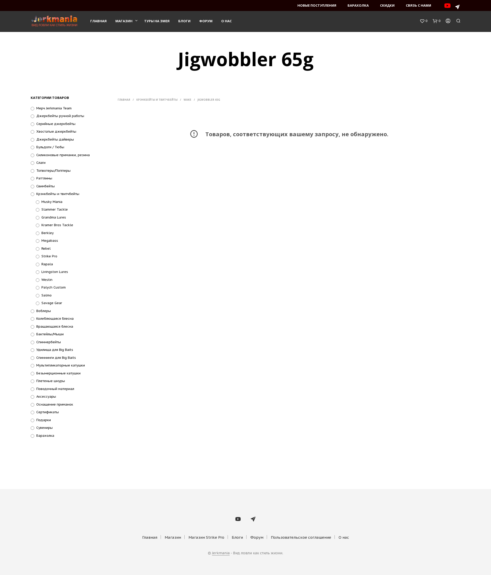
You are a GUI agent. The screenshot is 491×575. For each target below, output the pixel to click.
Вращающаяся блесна (54, 326)
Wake (187, 99)
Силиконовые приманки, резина (63, 155)
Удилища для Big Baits (54, 350)
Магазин (123, 21)
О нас (226, 21)
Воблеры (43, 311)
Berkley (47, 233)
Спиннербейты (48, 342)
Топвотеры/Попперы (53, 170)
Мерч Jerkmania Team (54, 108)
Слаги (41, 162)
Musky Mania (51, 202)
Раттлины (44, 178)
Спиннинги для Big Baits (56, 357)
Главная (98, 21)
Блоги (184, 21)
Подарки (43, 420)
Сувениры (44, 427)
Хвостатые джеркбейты (56, 131)
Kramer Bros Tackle (57, 225)
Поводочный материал (55, 389)
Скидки (387, 5)
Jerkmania (221, 553)
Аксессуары (46, 396)
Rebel (46, 248)
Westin (46, 280)
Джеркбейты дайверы (55, 139)
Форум (206, 21)
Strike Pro (49, 256)
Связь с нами (418, 5)
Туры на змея (157, 21)
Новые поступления (316, 5)
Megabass (49, 240)
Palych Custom (53, 287)
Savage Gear (51, 303)
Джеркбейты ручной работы (60, 116)
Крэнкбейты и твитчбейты (57, 194)
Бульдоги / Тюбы (50, 147)
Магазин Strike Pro (206, 537)
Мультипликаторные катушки (60, 365)
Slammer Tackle (54, 209)
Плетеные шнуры (50, 381)
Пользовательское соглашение (301, 537)
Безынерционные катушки (58, 373)
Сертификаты (47, 412)
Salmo (46, 295)
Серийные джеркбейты (55, 124)
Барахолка (358, 5)
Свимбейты (45, 186)
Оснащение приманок (54, 404)
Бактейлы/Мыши (50, 334)
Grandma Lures (53, 217)
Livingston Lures (54, 272)
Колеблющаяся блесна (55, 318)
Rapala (47, 264)
